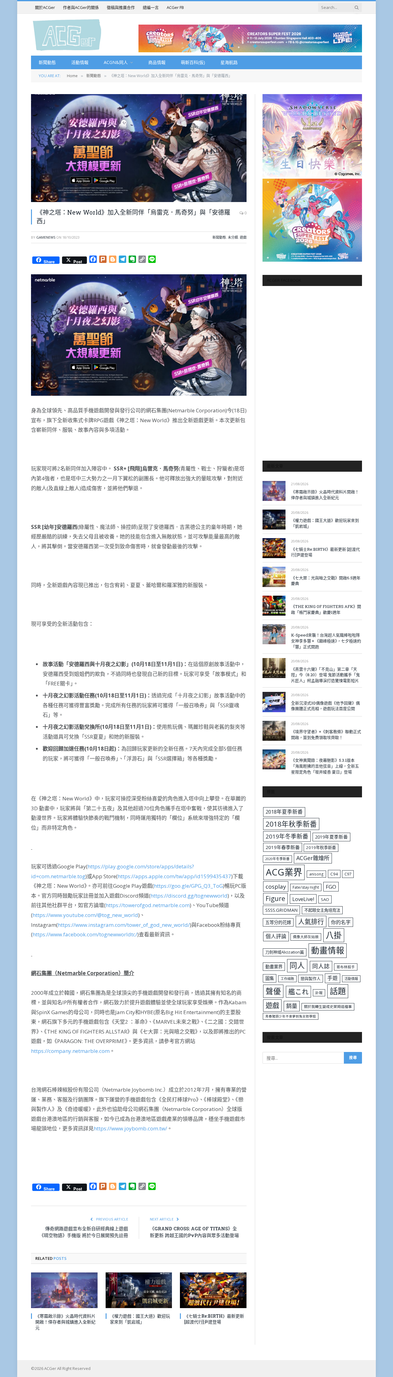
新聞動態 (47, 62)
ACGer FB (175, 7)
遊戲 (243, 237)
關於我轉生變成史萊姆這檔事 (328, 1006)
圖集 (269, 978)
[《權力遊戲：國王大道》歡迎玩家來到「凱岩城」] (139, 1290)
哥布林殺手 (346, 967)
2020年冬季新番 (277, 858)
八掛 (334, 935)
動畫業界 (273, 967)
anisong (316, 873)
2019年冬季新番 (287, 836)
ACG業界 (284, 872)
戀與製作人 (311, 978)
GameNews (45, 237)
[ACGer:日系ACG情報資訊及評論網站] (67, 34)
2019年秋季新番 (321, 847)
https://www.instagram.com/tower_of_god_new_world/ (124, 924)
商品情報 (156, 62)
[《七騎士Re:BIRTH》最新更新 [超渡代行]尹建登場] (213, 1290)
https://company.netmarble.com (70, 1050)
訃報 (319, 992)
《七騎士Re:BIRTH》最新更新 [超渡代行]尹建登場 (214, 1319)
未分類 (233, 237)
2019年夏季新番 (331, 837)
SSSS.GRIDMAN (281, 910)
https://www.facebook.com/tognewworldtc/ (85, 934)
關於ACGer (45, 7)
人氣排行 (311, 921)
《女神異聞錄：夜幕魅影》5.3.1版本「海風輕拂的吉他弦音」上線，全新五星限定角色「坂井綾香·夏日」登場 (325, 765)
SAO (325, 899)
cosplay (276, 887)
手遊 (332, 978)
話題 (338, 991)
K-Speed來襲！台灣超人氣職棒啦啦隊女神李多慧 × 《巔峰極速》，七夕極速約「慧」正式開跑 (326, 640)
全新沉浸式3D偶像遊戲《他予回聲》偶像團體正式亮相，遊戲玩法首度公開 (325, 706)
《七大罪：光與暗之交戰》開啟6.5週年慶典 (325, 580)
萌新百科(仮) (193, 62)
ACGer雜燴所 (312, 858)
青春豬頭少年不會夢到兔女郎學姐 (290, 1016)
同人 (297, 965)
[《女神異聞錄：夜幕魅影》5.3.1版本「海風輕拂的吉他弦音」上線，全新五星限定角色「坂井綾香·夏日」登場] (274, 759)
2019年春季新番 (283, 847)
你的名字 (341, 922)
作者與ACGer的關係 (81, 7)
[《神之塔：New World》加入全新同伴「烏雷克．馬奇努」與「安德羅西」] (139, 148)
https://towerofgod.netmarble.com (148, 905)
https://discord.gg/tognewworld (189, 895)
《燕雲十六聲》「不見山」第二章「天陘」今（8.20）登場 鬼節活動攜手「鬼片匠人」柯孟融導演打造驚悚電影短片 (325, 674)
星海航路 (229, 62)
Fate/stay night (306, 887)
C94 (334, 874)
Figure (275, 898)
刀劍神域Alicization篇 (284, 952)
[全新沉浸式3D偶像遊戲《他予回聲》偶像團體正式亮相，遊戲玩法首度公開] (274, 702)
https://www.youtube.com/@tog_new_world (85, 915)
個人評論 (276, 936)
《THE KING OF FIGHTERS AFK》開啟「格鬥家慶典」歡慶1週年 (326, 609)
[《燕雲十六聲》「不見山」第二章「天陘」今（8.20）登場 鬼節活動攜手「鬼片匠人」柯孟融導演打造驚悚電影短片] (274, 668)
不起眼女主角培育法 (322, 910)
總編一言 (151, 7)
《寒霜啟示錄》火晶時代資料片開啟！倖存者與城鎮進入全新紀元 (65, 1322)
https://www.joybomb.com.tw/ (130, 1128)
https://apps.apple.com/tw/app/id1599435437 (174, 876)
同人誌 (321, 966)
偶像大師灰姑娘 (306, 937)
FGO (331, 886)
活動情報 (79, 62)
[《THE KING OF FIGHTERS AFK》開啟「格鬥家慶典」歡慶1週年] (274, 606)
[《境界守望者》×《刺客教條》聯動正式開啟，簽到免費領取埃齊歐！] (274, 731)
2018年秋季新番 (291, 824)
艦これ (298, 991)
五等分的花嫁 (278, 922)
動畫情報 (327, 950)
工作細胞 (287, 978)
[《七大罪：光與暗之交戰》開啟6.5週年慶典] (274, 577)
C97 (347, 874)
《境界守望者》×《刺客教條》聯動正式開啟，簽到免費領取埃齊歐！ (326, 734)
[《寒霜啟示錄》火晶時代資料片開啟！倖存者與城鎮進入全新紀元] (64, 1290)
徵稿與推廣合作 (121, 7)
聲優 (273, 991)
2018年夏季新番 (284, 811)
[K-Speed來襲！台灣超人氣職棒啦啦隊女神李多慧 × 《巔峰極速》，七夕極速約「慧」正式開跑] (274, 634)
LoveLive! (303, 899)
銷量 (291, 1006)
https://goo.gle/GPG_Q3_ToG (188, 885)
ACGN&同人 (116, 62)
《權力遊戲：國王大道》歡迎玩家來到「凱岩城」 (140, 1319)
